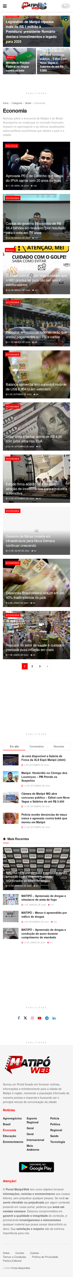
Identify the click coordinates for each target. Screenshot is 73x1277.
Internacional (35, 1140)
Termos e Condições (14, 1257)
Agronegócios (12, 1118)
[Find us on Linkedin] (54, 1018)
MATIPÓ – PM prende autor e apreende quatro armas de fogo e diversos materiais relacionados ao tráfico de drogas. (36, 876)
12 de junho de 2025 (34, 942)
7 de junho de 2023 (18, 655)
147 (52, 904)
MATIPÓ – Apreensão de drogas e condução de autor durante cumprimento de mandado (43, 933)
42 (34, 550)
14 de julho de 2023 (18, 550)
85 (35, 342)
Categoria (17, 103)
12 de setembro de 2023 (21, 498)
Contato (19, 1253)
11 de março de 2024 (19, 342)
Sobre (6, 1253)
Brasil (11, 57)
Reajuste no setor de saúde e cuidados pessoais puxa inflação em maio (35, 647)
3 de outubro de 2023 (20, 394)
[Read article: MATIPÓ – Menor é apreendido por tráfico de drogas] (10, 916)
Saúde (54, 1136)
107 (36, 238)
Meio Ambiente (33, 1147)
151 (36, 290)
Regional (12, 16)
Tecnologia (57, 1142)
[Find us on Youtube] (39, 1018)
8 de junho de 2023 (18, 603)
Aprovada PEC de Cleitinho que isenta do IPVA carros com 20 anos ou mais (34, 178)
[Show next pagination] (47, 666)
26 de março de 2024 (19, 238)
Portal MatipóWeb (20, 1268)
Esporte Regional (33, 1120)
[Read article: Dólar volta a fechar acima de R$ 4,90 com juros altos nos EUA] (36, 426)
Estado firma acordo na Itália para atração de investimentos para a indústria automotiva (36, 488)
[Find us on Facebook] (19, 1018)
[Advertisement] (36, 705)
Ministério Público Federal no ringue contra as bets (18, 66)
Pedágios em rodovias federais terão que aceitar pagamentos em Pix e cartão (36, 334)
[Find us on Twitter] (25, 1018)
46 (39, 498)
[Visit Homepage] (34, 6)
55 (39, 446)
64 (36, 885)
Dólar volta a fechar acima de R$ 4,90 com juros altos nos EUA (34, 438)
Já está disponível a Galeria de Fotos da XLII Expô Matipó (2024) (43, 758)
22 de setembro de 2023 (21, 446)
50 (33, 655)
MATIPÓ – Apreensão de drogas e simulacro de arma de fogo (43, 898)
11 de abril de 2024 (18, 185)
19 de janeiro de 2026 (20, 885)
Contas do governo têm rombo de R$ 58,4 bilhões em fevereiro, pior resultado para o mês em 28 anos (35, 228)
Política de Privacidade (45, 1257)
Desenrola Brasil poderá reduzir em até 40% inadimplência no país (35, 595)
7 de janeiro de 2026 (34, 904)
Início (6, 103)
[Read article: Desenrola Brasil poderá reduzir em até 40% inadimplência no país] (36, 583)
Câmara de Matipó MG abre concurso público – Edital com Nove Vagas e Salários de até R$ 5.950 (53, 61)
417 (51, 942)
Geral (30, 1128)
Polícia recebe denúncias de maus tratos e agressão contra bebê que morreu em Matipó (44, 818)
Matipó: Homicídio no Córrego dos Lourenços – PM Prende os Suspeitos (44, 776)
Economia (39, 103)
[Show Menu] (5, 6)
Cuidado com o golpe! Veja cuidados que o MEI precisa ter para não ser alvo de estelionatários (36, 280)
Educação (9, 1136)
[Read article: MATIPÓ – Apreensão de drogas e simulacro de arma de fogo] (10, 899)
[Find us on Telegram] (47, 1018)
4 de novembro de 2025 (36, 921)
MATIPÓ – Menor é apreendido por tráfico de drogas (44, 914)
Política (11, 145)
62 (33, 603)
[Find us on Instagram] (32, 1018)
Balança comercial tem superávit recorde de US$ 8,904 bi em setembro (36, 386)
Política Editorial (12, 1261)
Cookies (34, 1253)
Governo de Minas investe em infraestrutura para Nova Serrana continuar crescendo (30, 541)
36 (36, 394)
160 (55, 921)
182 (35, 185)
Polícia (54, 1118)
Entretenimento (13, 1142)
